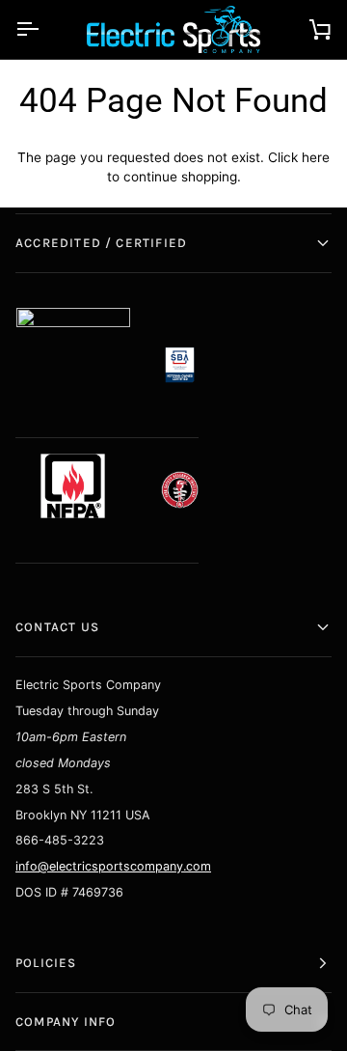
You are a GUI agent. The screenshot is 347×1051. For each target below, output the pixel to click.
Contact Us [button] (57, 627)
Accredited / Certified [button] (101, 242)
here (316, 157)
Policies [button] (46, 962)
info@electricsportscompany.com (113, 866)
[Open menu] (44, 29)
